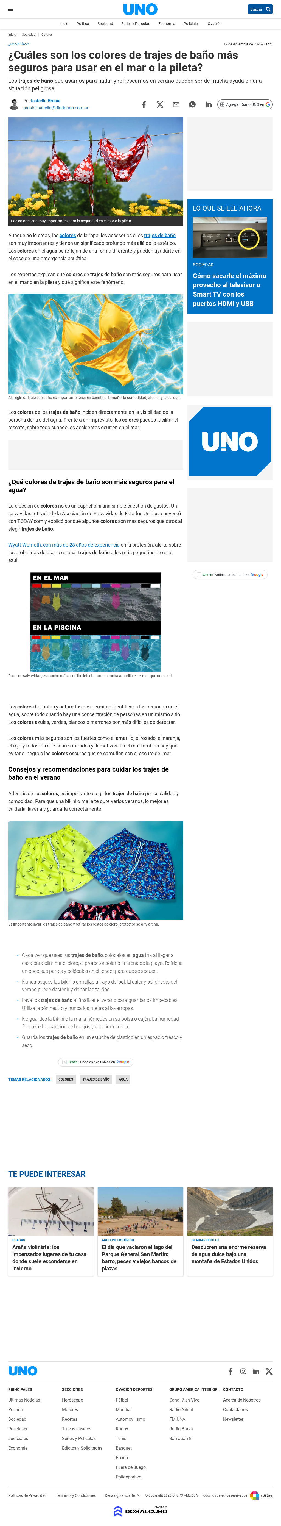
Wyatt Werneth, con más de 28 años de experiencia (64, 545)
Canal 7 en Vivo (184, 1400)
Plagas (18, 1240)
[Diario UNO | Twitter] (269, 1371)
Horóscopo (72, 1400)
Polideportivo (128, 1477)
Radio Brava (181, 1428)
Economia (166, 23)
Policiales (191, 23)
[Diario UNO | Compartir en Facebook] (143, 104)
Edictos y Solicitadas (82, 1448)
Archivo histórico (118, 1240)
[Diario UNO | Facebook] (230, 1371)
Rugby (122, 1428)
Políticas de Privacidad (27, 1495)
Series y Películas (135, 23)
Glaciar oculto (205, 1240)
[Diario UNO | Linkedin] (256, 1371)
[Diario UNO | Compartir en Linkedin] (208, 104)
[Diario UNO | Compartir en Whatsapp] (192, 104)
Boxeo (122, 1457)
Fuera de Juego (131, 1467)
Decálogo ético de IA (122, 1495)
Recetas (69, 1419)
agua (123, 1079)
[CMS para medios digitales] (141, 1512)
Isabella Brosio (45, 100)
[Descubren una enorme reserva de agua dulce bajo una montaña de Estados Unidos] (230, 1211)
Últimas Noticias (24, 1400)
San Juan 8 (180, 1438)
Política (83, 23)
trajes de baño (160, 235)
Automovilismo (130, 1419)
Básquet (124, 1448)
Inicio (63, 23)
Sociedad (105, 23)
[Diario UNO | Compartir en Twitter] (160, 104)
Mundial (124, 1409)
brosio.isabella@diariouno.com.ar (55, 107)
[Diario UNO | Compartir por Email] (176, 104)
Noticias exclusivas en (89, 1062)
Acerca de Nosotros (242, 1400)
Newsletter (233, 1419)
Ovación (215, 23)
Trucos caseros (76, 1428)
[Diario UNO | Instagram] (243, 1371)
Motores (70, 1409)
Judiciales (18, 1438)
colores (68, 235)
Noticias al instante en (223, 575)
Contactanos (235, 1409)
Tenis (121, 1438)
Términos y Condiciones (76, 1495)
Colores (65, 1079)
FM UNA (177, 1419)
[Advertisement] (230, 153)
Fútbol (122, 1400)
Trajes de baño (96, 1079)
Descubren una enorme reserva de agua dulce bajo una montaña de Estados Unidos (229, 1254)
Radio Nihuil (181, 1409)
